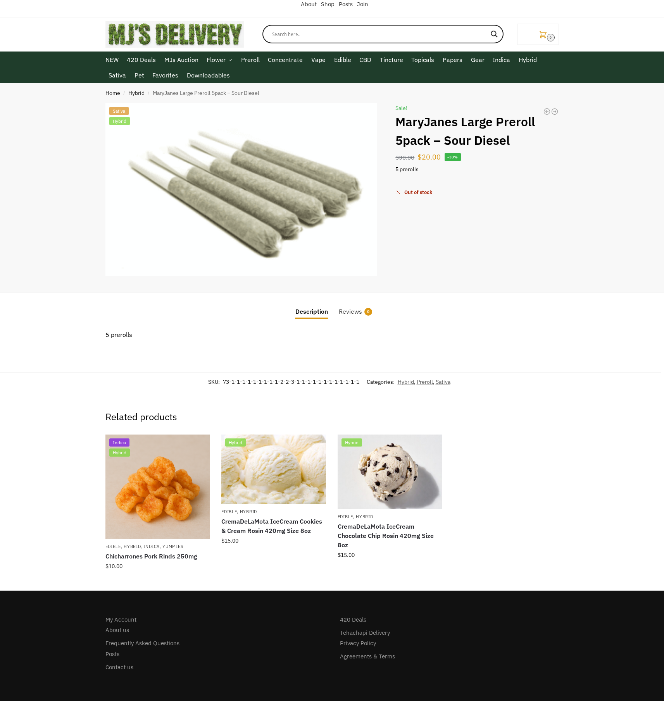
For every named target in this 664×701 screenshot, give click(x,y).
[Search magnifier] (494, 34)
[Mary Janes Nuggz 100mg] (555, 111)
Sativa (443, 381)
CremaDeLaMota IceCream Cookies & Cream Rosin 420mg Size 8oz (271, 525)
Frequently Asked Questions (142, 643)
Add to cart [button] (157, 582)
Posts (112, 654)
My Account (120, 619)
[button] (538, 34)
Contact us (119, 667)
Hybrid (136, 92)
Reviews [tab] (354, 311)
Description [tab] (311, 311)
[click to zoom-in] (241, 189)
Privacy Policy (358, 643)
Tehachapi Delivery (365, 632)
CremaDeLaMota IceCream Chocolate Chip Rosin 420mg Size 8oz (386, 535)
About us (117, 630)
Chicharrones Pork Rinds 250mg (151, 556)
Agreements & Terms (367, 656)
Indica (152, 546)
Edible (113, 546)
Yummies (172, 546)
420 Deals (353, 619)
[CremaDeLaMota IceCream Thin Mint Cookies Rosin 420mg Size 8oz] (547, 111)
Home (112, 92)
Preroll (425, 381)
